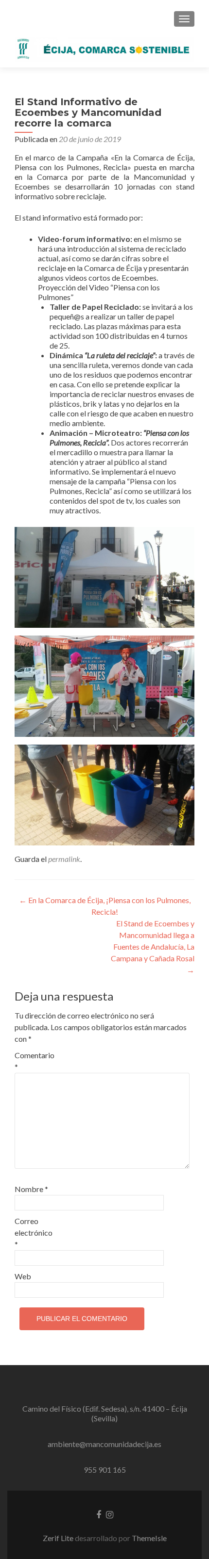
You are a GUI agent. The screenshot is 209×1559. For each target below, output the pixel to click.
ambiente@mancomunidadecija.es (104, 1443)
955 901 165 (105, 1469)
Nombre (31, 1188)
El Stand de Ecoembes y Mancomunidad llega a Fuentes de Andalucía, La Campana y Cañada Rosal (152, 946)
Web (23, 1276)
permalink (64, 858)
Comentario (34, 1060)
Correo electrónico (33, 1232)
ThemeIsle (149, 1538)
